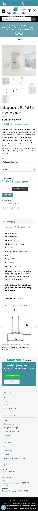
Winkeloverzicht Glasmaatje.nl (18, 25)
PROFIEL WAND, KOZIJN (25, 29)
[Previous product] (21, 33)
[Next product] (17, 33)
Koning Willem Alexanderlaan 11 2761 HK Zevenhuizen (15, 484)
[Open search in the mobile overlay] (19, 19)
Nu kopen (7, 194)
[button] (3, 11)
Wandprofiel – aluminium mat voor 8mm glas (16, 345)
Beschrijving (10, 221)
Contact (11, 382)
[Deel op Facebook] (7, 208)
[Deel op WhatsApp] (3, 208)
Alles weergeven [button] (11, 271)
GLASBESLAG (6, 27)
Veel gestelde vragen (11, 428)
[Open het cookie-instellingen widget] (3, 507)
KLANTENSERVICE (23, 500)
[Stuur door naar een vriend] (11, 208)
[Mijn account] (29, 11)
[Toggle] (4, 222)
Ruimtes (7, 454)
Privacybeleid (8, 435)
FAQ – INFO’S (13, 500)
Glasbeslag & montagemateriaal (15, 458)
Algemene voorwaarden (12, 431)
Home (6, 397)
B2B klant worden (10, 409)
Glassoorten (8, 447)
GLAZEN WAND (10, 29)
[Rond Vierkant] (19, 169)
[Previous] (1, 332)
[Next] (36, 332)
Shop (5, 401)
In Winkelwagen (20, 189)
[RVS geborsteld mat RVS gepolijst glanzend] (19, 162)
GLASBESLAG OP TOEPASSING (24, 27)
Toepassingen (8, 451)
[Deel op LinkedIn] (18, 208)
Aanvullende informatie (15, 298)
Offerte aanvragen (12, 376)
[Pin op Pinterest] (14, 208)
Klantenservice (9, 424)
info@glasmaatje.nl (8, 477)
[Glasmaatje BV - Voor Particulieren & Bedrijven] (16, 10)
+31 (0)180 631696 (8, 472)
